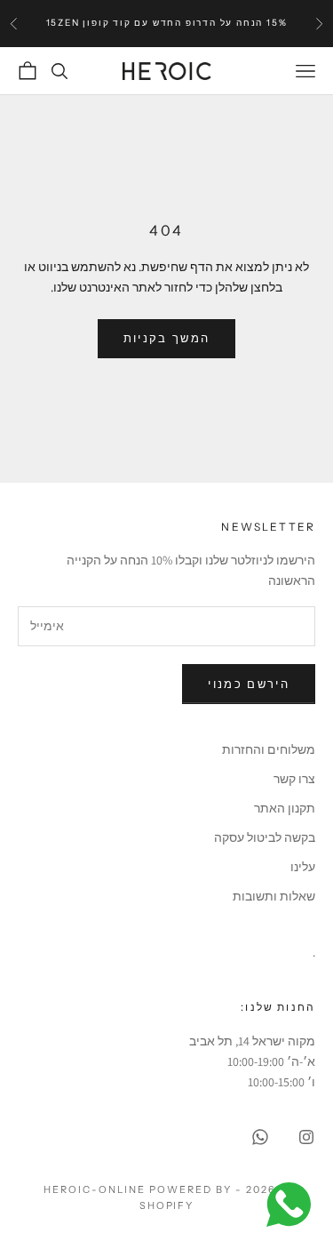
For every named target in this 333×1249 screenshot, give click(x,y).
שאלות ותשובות (274, 896)
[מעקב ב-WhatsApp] (260, 1137)
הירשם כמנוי (248, 684)
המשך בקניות (166, 338)
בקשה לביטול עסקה (264, 837)
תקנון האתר (284, 808)
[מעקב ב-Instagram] (306, 1137)
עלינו (302, 867)
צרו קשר (294, 779)
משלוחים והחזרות (268, 749)
